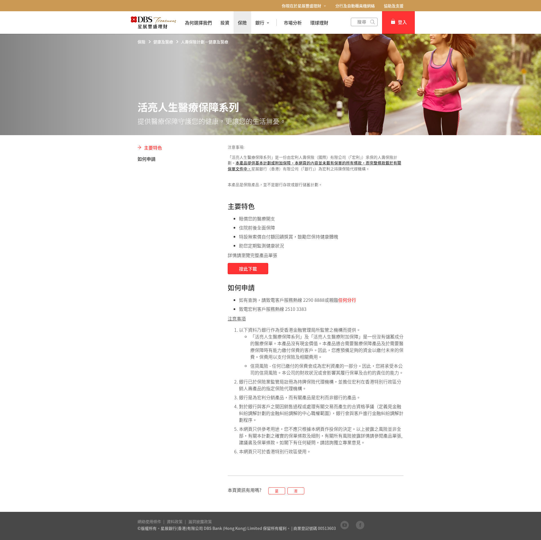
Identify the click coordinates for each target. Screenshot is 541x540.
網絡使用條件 (149, 521)
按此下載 (248, 268)
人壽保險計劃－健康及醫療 (204, 41)
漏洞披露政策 (200, 521)
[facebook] (360, 525)
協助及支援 (393, 5)
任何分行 (347, 299)
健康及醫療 (163, 41)
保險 (141, 41)
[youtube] (344, 525)
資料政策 (175, 521)
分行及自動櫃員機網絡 (355, 5)
